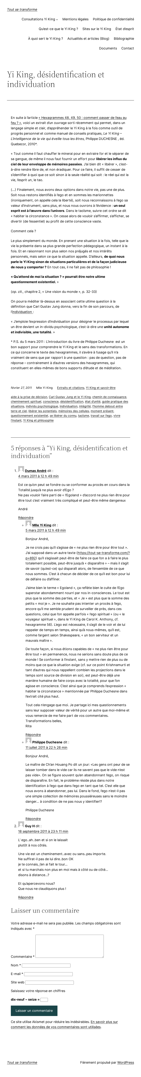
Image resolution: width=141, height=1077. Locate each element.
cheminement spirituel (26, 401)
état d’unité (92, 401)
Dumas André (35, 471)
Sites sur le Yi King (96, 29)
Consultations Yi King (38, 19)
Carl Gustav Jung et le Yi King (70, 397)
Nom (16, 965)
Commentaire (23, 957)
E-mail (17, 974)
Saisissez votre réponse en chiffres (38, 991)
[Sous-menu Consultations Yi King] (57, 19)
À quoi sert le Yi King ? (45, 38)
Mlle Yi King (41, 525)
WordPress (125, 1062)
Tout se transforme (22, 9)
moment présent (102, 411)
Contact (127, 48)
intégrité (85, 406)
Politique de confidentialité (113, 19)
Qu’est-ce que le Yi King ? (58, 29)
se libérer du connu (63, 415)
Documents (108, 48)
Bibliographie (124, 38)
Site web (17, 982)
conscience (51, 401)
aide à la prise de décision (29, 397)
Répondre (25, 518)
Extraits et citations (70, 388)
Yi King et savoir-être (100, 388)
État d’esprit (124, 29)
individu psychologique (42, 406)
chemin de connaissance (109, 397)
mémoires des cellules (73, 411)
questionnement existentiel (29, 415)
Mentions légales (75, 19)
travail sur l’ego (101, 415)
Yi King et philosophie (38, 420)
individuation (22, 312)
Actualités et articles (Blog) (88, 38)
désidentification (71, 401)
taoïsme (83, 415)
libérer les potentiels (42, 411)
